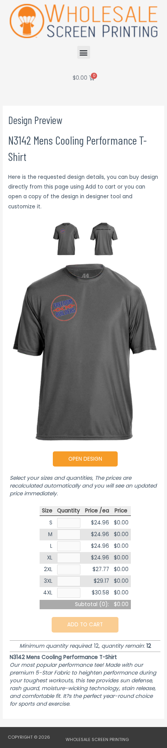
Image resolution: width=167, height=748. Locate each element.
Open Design (85, 459)
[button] (83, 52)
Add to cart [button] (85, 624)
